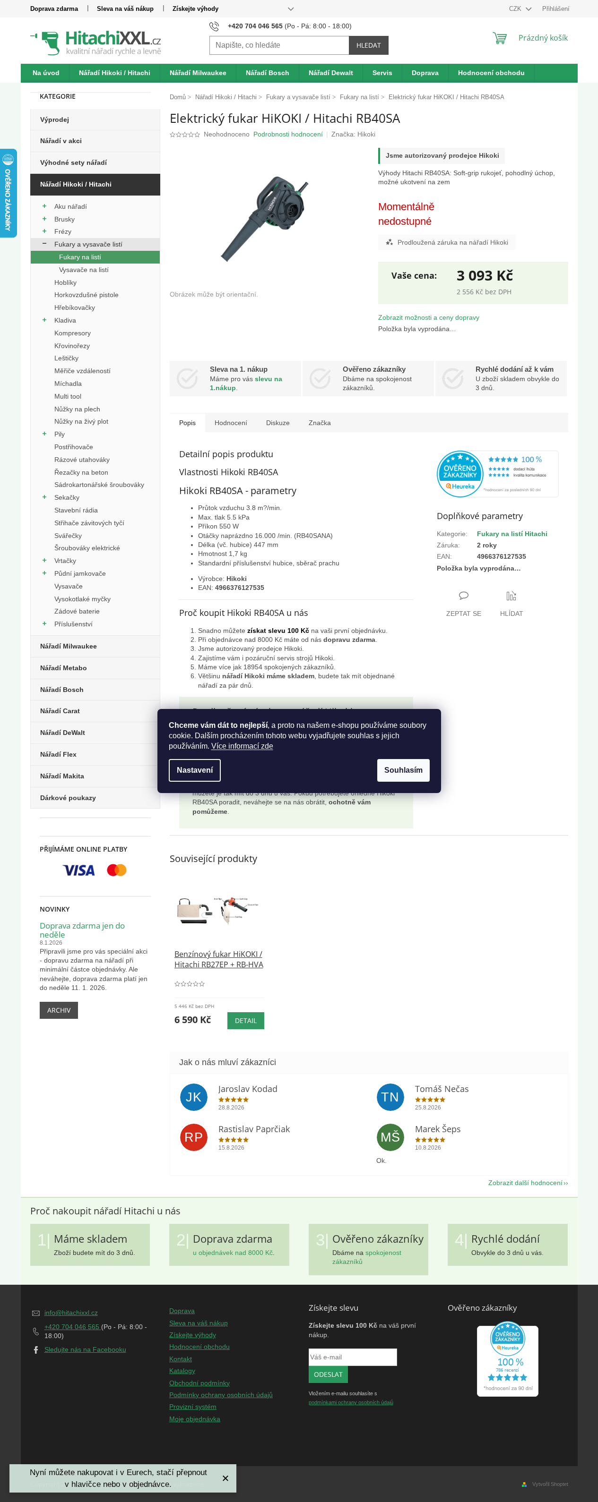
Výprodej (54, 119)
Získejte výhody (195, 8)
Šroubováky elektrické (87, 548)
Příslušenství (73, 624)
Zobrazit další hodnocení (525, 1182)
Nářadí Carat (60, 711)
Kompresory (72, 333)
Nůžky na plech (77, 409)
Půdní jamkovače (80, 573)
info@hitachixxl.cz (71, 1312)
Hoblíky (65, 282)
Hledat (368, 45)
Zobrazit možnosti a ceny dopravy (428, 317)
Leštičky (66, 358)
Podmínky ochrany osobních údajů (221, 1395)
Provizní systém (193, 1406)
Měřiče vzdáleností (82, 371)
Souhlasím (403, 770)
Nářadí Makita (62, 776)
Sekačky (66, 497)
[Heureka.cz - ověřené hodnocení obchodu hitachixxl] (507, 1359)
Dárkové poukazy (68, 798)
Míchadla (68, 383)
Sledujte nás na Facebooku (85, 1349)
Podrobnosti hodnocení (288, 134)
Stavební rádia (76, 510)
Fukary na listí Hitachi (512, 534)
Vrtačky (65, 560)
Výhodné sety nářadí (73, 162)
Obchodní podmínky (199, 1383)
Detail (246, 1020)
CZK (516, 8)
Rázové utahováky (82, 459)
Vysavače (68, 586)
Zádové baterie (77, 611)
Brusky (64, 219)
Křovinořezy (72, 346)
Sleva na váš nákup (125, 8)
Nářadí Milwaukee (68, 646)
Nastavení (195, 770)
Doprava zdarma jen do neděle (82, 930)
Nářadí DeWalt (62, 732)
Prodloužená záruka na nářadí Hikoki (453, 242)
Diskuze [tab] (278, 423)
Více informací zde (242, 746)
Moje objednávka (194, 1419)
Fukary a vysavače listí (88, 244)
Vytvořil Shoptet (550, 1484)
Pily (59, 434)
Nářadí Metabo (63, 668)
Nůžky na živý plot (81, 421)
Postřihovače (73, 447)
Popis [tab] (187, 423)
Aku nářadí (70, 206)
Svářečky (68, 535)
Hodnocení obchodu (199, 1346)
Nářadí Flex (58, 754)
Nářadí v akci (61, 141)
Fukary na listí (80, 257)
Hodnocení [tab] (231, 423)
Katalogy (182, 1370)
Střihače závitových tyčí (89, 523)
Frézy (62, 231)
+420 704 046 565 (72, 1327)
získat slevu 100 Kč (278, 630)
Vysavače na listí (84, 269)
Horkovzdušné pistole (86, 295)
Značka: (353, 134)
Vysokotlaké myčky (82, 599)
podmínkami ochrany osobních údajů (351, 1402)
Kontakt (180, 1359)
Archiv (58, 1010)
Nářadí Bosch (62, 689)
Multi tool (67, 396)
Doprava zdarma (54, 8)
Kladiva (65, 320)
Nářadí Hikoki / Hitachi (76, 184)
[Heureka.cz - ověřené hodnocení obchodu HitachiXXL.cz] (498, 474)
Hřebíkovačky (74, 307)
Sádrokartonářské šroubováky (99, 484)
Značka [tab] (320, 423)
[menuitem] (46, 73)
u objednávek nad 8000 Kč (233, 1252)
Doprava (182, 1310)
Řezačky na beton (81, 472)
